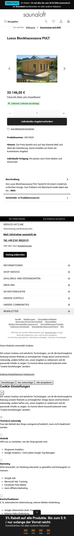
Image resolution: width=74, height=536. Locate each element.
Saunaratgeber (50, 322)
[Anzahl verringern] (10, 113)
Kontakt (18, 319)
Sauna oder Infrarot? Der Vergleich (29, 322)
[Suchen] (46, 21)
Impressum (28, 374)
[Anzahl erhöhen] (64, 113)
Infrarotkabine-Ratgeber (47, 319)
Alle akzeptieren (44, 382)
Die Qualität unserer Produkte (52, 324)
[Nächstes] (64, 68)
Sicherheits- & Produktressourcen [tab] (22, 197)
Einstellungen (7, 382)
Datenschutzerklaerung (11, 374)
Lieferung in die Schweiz (19, 327)
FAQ (62, 327)
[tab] (37, 185)
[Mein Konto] (61, 21)
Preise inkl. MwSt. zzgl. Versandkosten (23, 97)
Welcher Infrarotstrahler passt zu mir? (23, 324)
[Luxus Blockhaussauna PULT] (37, 68)
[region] (37, 68)
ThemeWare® (61, 337)
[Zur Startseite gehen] (37, 14)
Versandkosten (50, 332)
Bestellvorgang (29, 319)
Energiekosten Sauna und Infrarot (45, 327)
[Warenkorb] (68, 21)
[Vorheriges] (9, 68)
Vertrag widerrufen (15, 254)
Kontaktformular (25, 246)
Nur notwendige (25, 382)
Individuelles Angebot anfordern (37, 121)
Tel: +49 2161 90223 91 (16, 240)
